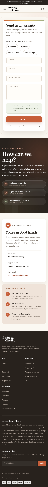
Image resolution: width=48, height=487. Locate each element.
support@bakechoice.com (18, 275)
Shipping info (30, 368)
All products (6, 381)
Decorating (6, 372)
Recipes (5, 400)
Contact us (29, 364)
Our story (5, 396)
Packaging (6, 376)
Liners (4, 368)
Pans (4, 364)
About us (5, 392)
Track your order (31, 376)
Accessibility (13, 478)
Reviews (5, 404)
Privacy (4, 478)
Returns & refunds (32, 372)
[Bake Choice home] (8, 339)
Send (24, 119)
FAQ (26, 381)
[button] (4, 8)
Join (42, 463)
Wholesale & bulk (8, 409)
